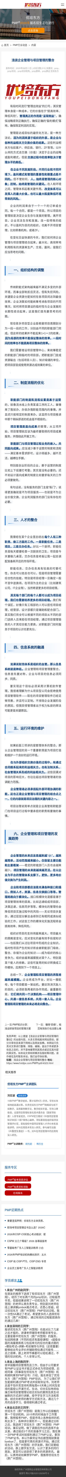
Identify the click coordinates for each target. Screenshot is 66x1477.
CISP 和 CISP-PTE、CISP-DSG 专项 (26, 1261)
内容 (33, 45)
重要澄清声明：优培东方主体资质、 (26, 1220)
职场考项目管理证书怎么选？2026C (26, 1227)
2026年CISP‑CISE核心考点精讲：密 (26, 1234)
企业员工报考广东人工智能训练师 (25, 1268)
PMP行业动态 (21, 45)
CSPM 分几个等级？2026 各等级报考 (27, 1241)
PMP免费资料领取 (18, 1186)
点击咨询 (33, 30)
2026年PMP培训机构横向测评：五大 (26, 1254)
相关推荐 (10, 1072)
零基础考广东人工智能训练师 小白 (25, 1247)
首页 (8, 45)
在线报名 (18, 1193)
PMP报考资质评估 (18, 1179)
